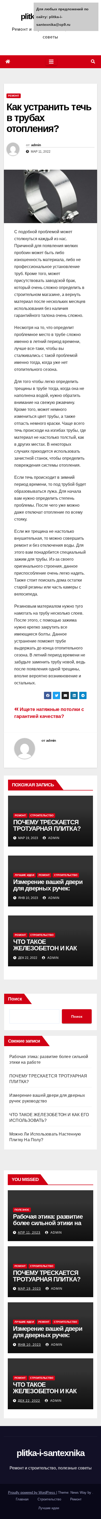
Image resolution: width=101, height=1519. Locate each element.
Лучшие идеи (24, 875)
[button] (93, 61)
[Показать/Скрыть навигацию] (51, 62)
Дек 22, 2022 (29, 1401)
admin (36, 145)
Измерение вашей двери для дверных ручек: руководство (48, 888)
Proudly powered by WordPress (32, 1492)
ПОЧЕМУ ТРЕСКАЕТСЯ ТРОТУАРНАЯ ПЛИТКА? (47, 825)
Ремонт (13, 95)
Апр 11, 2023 (29, 1232)
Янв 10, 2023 (29, 1344)
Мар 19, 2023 (29, 1288)
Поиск (15, 998)
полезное (22, 1209)
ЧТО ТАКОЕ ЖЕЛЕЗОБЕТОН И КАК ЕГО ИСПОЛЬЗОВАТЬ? (45, 948)
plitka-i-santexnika (51, 1453)
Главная (22, 1499)
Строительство (42, 815)
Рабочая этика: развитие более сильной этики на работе (47, 1223)
